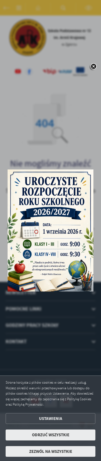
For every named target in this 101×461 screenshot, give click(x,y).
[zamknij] (93, 67)
